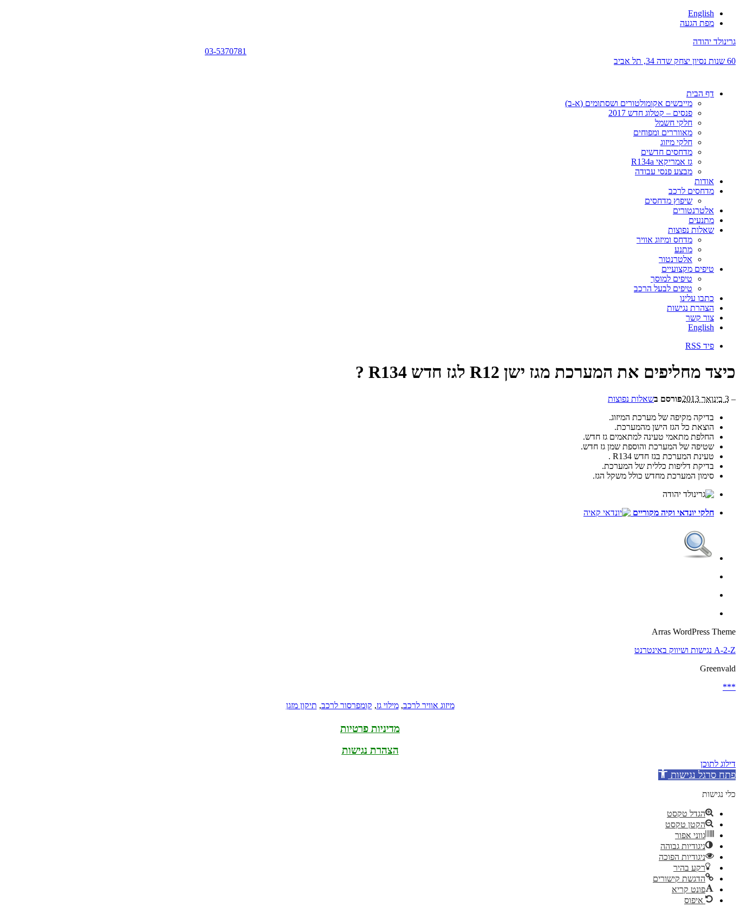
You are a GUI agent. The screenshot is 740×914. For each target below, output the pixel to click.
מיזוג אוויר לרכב (429, 705)
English (701, 13)
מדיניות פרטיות (370, 728)
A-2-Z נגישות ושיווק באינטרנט (685, 650)
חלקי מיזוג (676, 142)
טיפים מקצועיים (687, 268)
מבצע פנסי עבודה (663, 171)
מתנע (683, 249)
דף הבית (700, 93)
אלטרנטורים (693, 210)
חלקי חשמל (673, 122)
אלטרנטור (675, 259)
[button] (697, 774)
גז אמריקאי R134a (661, 161)
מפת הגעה (697, 23)
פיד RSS (699, 345)
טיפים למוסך (671, 278)
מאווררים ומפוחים (662, 132)
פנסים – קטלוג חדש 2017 (650, 112)
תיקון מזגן (301, 705)
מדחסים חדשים (666, 151)
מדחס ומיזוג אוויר (664, 239)
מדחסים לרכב (691, 190)
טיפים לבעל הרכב (663, 288)
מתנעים (701, 220)
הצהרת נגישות (690, 307)
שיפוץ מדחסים (668, 200)
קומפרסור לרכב (346, 705)
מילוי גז (388, 705)
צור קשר (700, 317)
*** (729, 686)
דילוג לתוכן (718, 763)
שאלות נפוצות (691, 229)
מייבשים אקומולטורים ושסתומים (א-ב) (628, 103)
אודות (704, 181)
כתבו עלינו (697, 298)
